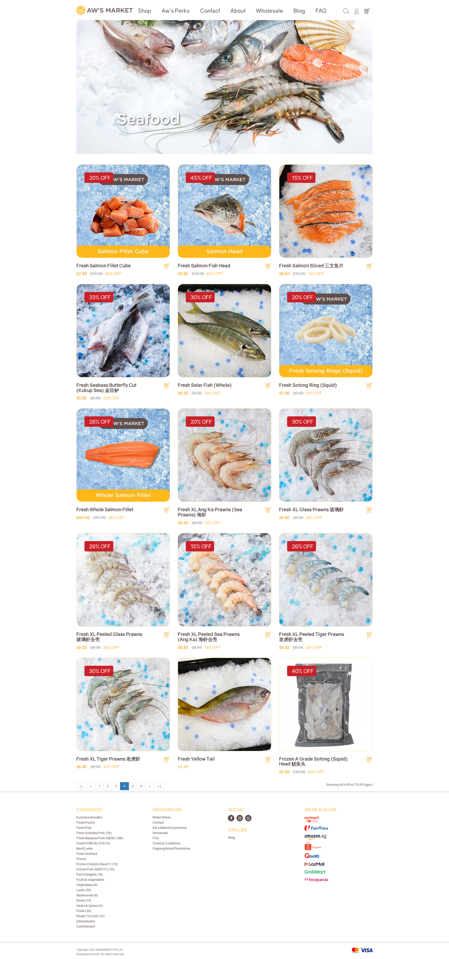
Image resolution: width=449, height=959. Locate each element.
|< (81, 786)
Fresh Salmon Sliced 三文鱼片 (311, 265)
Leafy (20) (83, 890)
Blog (299, 10)
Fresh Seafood (86, 854)
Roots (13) (83, 900)
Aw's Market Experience (170, 828)
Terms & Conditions (166, 843)
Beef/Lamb (84, 848)
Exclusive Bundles (89, 817)
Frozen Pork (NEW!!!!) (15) (95, 869)
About (238, 10)
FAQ (320, 10)
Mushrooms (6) (87, 895)
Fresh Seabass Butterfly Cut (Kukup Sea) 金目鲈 (106, 387)
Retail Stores (162, 817)
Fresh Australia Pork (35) (94, 833)
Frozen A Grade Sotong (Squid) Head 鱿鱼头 (313, 761)
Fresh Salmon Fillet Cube (103, 265)
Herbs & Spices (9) (89, 906)
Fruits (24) (83, 911)
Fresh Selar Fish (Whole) (205, 385)
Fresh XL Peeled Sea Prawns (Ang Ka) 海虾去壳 (209, 636)
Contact (210, 10)
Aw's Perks (176, 10)
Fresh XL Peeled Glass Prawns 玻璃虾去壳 (109, 636)
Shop (144, 10)
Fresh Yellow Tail (196, 759)
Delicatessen (85, 921)
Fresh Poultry (85, 822)
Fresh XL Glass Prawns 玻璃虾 (311, 509)
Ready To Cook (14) (90, 916)
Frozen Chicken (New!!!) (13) (97, 864)
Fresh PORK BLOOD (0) (93, 843)
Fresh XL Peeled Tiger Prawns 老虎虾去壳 (311, 636)
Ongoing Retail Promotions (171, 848)
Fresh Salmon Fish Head (204, 265)
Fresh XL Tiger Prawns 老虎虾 (108, 759)
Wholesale (269, 10)
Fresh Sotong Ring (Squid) (308, 385)
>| (159, 786)
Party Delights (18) (89, 874)
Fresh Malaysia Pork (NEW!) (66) (99, 838)
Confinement (85, 926)
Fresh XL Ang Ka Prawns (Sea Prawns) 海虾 (210, 512)
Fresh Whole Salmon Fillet (104, 509)
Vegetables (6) (87, 885)
